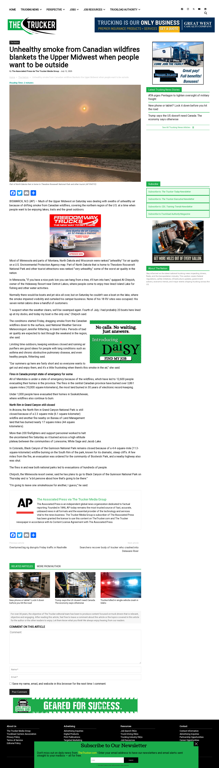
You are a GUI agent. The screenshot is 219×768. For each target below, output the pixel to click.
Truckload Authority (123, 9)
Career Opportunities (189, 740)
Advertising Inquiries (73, 731)
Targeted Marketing (73, 740)
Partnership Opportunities (192, 737)
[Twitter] (192, 8)
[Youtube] (198, 8)
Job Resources (92, 9)
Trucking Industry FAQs (132, 737)
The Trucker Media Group (18, 731)
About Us (11, 726)
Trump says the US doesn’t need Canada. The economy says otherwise (75, 601)
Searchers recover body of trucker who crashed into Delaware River (109, 549)
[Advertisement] (115, 415)
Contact (183, 726)
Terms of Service (15, 740)
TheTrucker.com (87, 752)
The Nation (14, 42)
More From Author (49, 566)
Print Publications (72, 737)
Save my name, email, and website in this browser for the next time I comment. (59, 683)
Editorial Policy (14, 743)
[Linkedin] (203, 8)
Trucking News (30, 9)
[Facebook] (181, 8)
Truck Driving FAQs (129, 734)
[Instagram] (187, 8)
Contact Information (189, 731)
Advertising (69, 726)
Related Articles (22, 566)
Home (12, 9)
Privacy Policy (13, 737)
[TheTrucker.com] (30, 25)
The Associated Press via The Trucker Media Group (35, 71)
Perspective (54, 9)
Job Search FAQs (129, 731)
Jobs (73, 9)
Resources (126, 726)
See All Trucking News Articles (176, 127)
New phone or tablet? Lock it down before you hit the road (26, 601)
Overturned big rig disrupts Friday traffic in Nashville (38, 547)
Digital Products (71, 734)
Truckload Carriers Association (21, 734)
